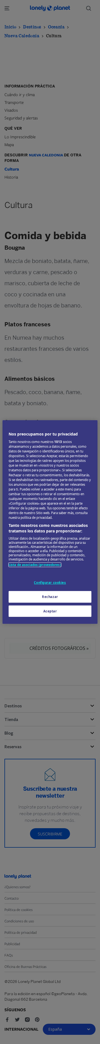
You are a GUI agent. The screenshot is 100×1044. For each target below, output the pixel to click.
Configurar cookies (50, 582)
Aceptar (50, 611)
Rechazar (50, 597)
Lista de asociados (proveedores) (35, 565)
